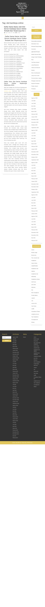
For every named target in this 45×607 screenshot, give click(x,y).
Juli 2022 (33, 219)
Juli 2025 (33, 132)
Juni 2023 (33, 200)
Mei (32, 289)
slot (32, 300)
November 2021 (34, 235)
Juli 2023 (33, 197)
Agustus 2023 (34, 194)
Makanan (33, 287)
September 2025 (35, 127)
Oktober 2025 (34, 124)
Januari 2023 (34, 213)
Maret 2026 (33, 111)
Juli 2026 (33, 100)
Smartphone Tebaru (35, 311)
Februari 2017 (34, 240)
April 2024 (33, 173)
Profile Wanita (34, 295)
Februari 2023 (34, 210)
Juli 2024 (33, 165)
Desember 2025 (34, 119)
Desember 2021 (34, 232)
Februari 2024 (34, 178)
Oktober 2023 (34, 189)
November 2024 (34, 154)
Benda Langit (34, 252)
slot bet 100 (34, 303)
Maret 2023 (33, 208)
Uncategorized (34, 319)
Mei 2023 (33, 202)
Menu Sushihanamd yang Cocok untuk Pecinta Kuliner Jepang (36, 75)
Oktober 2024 (34, 157)
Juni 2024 (33, 167)
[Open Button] (23, 18)
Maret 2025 (33, 143)
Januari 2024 (34, 181)
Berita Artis (33, 255)
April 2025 (33, 141)
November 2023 (34, 186)
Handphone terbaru (35, 279)
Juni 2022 (33, 221)
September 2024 (35, 159)
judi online (33, 284)
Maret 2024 (33, 176)
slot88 (32, 308)
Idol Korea (33, 281)
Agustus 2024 (34, 162)
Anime (32, 249)
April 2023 (33, 205)
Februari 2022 (34, 229)
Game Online (34, 263)
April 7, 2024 (8, 32)
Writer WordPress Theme (18, 442)
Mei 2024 (33, 170)
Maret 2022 (33, 227)
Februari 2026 (34, 114)
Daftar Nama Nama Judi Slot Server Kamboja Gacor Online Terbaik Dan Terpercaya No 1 (15, 29)
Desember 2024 (34, 151)
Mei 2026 (33, 106)
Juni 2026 (33, 103)
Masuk (24, 337)
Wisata (32, 322)
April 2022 (33, 224)
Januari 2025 (34, 149)
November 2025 (34, 122)
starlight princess (35, 314)
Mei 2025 (33, 138)
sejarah (33, 298)
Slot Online (33, 306)
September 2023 (35, 192)
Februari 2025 (34, 146)
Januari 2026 (34, 116)
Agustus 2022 (34, 216)
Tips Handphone (34, 316)
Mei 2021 (33, 237)
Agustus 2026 (34, 98)
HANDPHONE (34, 265)
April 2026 (33, 108)
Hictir (14, 32)
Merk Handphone (35, 292)
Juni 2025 (33, 135)
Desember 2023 (34, 184)
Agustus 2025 (34, 130)
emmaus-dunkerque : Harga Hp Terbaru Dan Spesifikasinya (22, 8)
